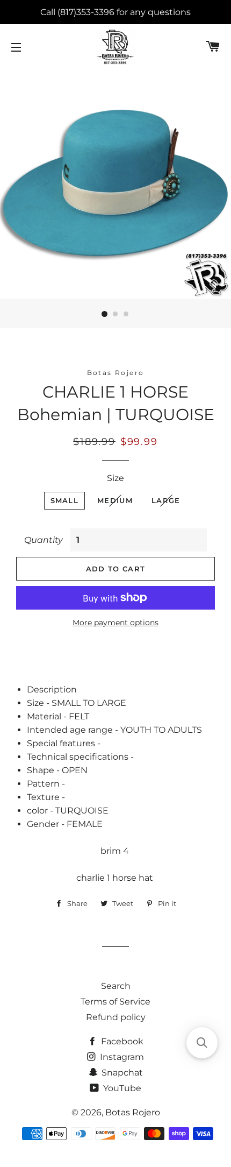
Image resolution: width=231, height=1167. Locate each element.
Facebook (121, 1041)
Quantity (43, 540)
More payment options (115, 622)
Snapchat (121, 1072)
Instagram (121, 1057)
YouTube (121, 1088)
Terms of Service (115, 1001)
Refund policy (116, 1017)
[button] (202, 1042)
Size (115, 478)
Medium (115, 500)
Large (166, 500)
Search (116, 986)
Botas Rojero (132, 1112)
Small (64, 500)
